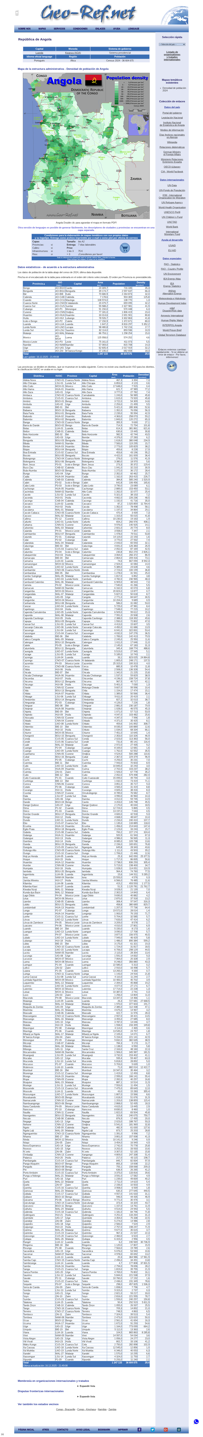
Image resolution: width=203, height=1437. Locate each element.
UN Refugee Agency (172, 202)
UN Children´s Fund (172, 217)
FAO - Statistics (172, 264)
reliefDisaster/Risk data (172, 309)
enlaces (100, 28)
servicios (59, 28)
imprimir (123, 1429)
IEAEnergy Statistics (172, 284)
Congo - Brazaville (65, 1409)
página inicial (26, 1429)
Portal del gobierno (172, 113)
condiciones (80, 28)
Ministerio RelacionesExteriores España (172, 160)
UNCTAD (172, 222)
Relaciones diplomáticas (172, 147)
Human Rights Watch (172, 320)
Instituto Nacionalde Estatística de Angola (172, 123)
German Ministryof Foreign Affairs (172, 153)
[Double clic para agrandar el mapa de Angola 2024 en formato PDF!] (86, 218)
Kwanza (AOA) (73, 53)
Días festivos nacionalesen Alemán (172, 136)
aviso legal (83, 1429)
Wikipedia (172, 142)
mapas (42, 28)
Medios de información (172, 130)
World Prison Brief (172, 330)
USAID (172, 245)
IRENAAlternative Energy (172, 292)
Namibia (102, 1409)
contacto (62, 1429)
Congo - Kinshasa (86, 1409)
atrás (45, 1429)
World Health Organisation (172, 207)
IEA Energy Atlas (172, 279)
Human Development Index (172, 303)
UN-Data (172, 185)
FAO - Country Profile (172, 269)
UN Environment (172, 274)
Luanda (39, 53)
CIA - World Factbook (172, 171)
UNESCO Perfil (172, 212)
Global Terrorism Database (172, 335)
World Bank (172, 227)
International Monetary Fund (172, 233)
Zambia (112, 1409)
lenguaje (133, 28)
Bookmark (104, 1429)
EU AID (172, 250)
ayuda (116, 28)
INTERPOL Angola (172, 325)
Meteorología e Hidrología (172, 298)
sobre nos (24, 28)
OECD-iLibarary (172, 167)
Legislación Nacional (172, 117)
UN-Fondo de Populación (172, 190)
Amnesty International (172, 315)
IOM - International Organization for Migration (172, 196)
